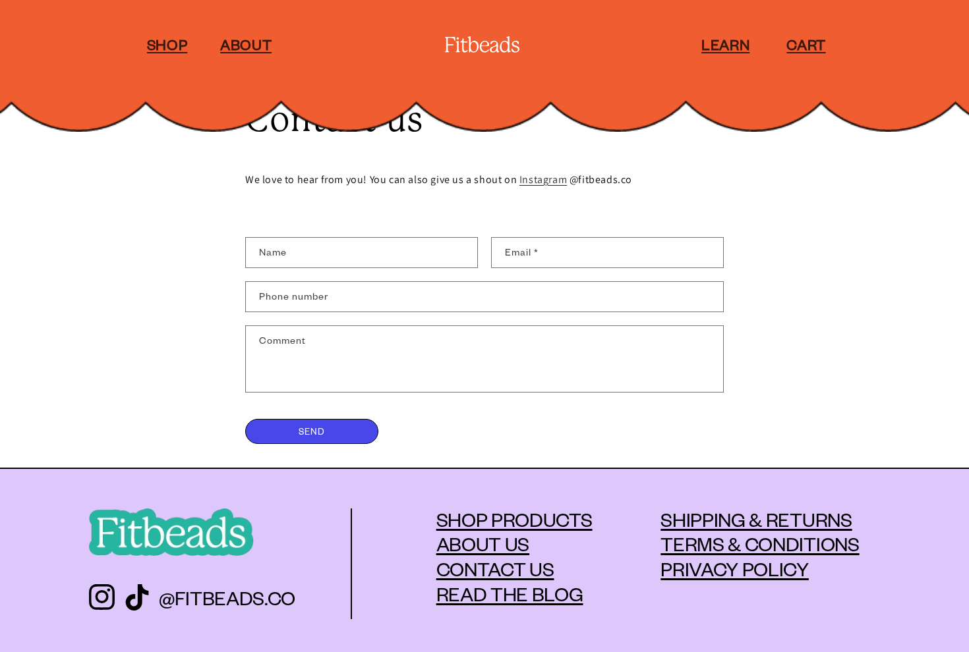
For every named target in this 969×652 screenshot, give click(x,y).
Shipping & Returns (756, 519)
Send (312, 431)
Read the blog (509, 593)
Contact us (495, 568)
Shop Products (514, 519)
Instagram (543, 179)
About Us (482, 543)
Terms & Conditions (760, 543)
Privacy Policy (735, 568)
